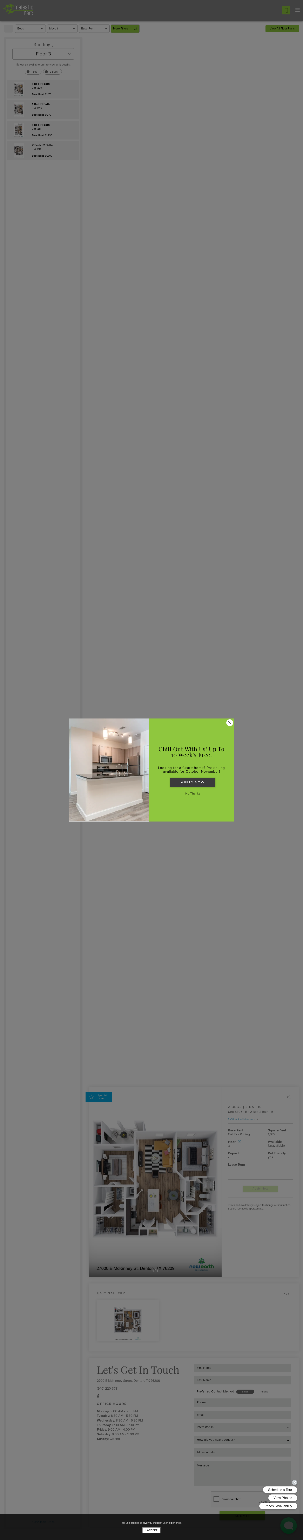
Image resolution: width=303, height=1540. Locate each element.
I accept (151, 1530)
